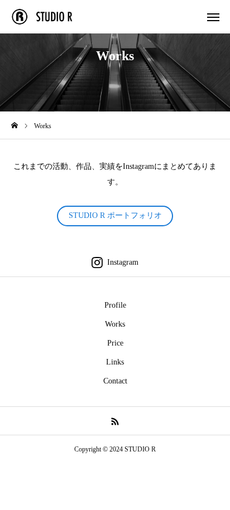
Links (115, 362)
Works (115, 324)
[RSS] (115, 421)
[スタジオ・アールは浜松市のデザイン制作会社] (48, 16)
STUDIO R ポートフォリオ (115, 215)
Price (115, 343)
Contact (115, 381)
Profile (115, 305)
